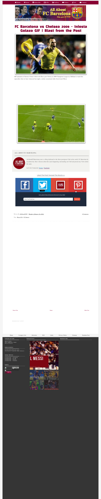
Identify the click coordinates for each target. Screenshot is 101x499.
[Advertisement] (52, 93)
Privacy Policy (63, 335)
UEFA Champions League (10, 342)
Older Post (86, 310)
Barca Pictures (9, 343)
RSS (43, 335)
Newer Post (15, 310)
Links (51, 335)
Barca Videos (8, 341)
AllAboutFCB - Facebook (11, 360)
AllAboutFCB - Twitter (10, 359)
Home (51, 310)
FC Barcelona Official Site (12, 349)
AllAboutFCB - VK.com (10, 358)
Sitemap (74, 335)
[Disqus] (51, 243)
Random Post (86, 335)
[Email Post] (44, 214)
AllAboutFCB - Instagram (11, 357)
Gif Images (26, 217)
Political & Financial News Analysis (14, 350)
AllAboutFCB (23, 214)
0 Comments (85, 214)
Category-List (22, 335)
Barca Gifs (20, 217)
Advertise (34, 335)
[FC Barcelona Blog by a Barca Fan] (50, 20)
